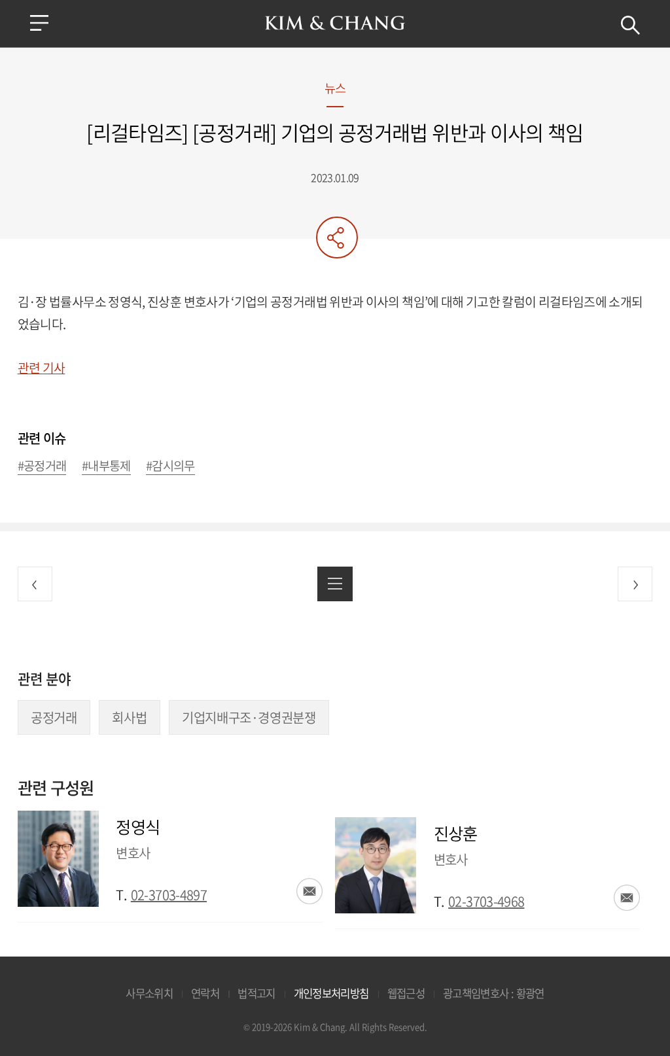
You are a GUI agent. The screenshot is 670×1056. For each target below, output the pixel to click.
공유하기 (337, 237)
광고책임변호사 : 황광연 (493, 993)
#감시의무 (170, 466)
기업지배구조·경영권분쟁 (248, 717)
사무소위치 (149, 993)
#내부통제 (106, 466)
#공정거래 (42, 466)
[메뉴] (39, 23)
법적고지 (256, 993)
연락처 (205, 993)
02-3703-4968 (486, 901)
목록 (334, 584)
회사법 (129, 717)
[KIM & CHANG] (335, 23)
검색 (630, 25)
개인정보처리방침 (331, 993)
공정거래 (54, 717)
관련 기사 (41, 368)
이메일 (309, 891)
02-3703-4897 (169, 894)
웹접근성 (406, 993)
